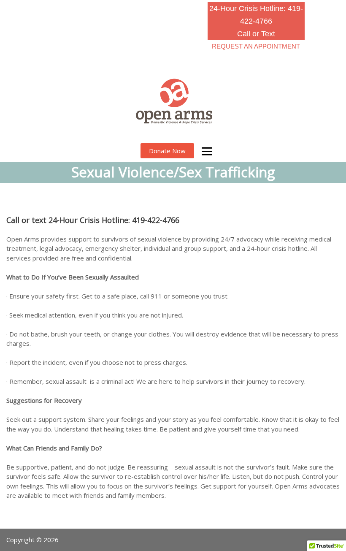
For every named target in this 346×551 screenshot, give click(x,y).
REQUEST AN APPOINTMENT (256, 46)
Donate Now (167, 151)
